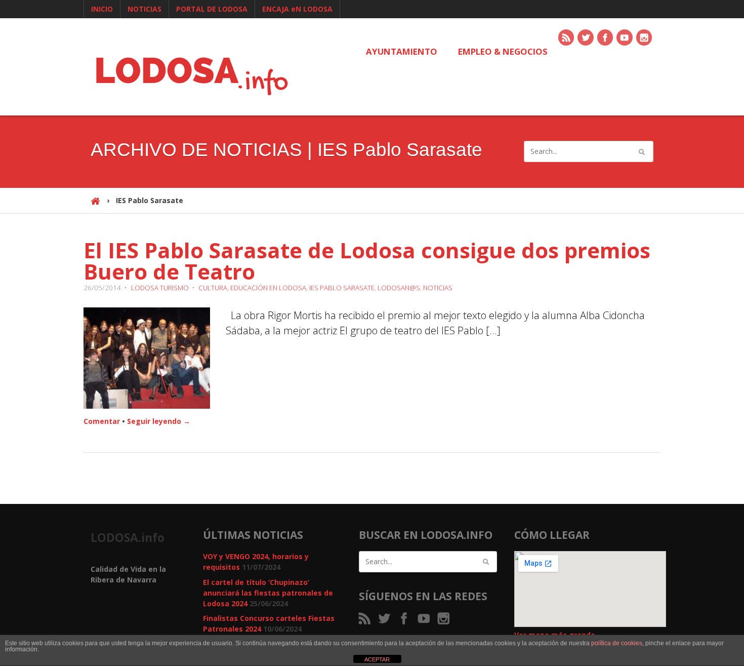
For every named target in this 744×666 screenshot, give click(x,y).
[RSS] (566, 38)
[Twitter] (586, 38)
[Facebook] (605, 38)
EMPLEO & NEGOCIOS (503, 51)
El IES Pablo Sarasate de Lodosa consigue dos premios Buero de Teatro (367, 261)
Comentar (102, 421)
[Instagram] (644, 38)
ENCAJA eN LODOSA (297, 9)
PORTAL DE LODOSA (211, 9)
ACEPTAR (377, 659)
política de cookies (616, 643)
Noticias (437, 287)
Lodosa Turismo (160, 287)
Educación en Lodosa (268, 287)
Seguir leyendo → (158, 421)
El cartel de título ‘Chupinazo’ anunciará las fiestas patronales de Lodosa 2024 (268, 592)
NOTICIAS (144, 9)
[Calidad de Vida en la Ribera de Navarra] (192, 75)
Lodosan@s (399, 287)
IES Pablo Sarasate (342, 287)
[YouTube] (625, 38)
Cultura (212, 287)
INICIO (102, 9)
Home (95, 205)
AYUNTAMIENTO (401, 51)
